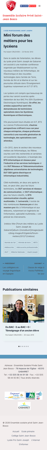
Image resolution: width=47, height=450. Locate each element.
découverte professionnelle (27, 247)
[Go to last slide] (7, 319)
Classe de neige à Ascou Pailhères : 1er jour (36, 269)
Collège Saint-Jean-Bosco (23, 436)
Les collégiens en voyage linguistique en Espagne (11, 269)
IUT (6, 252)
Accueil (16, 431)
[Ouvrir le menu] (39, 6)
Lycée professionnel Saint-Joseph (18, 31)
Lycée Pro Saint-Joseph (18, 440)
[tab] (19, 346)
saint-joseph (32, 252)
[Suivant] (40, 319)
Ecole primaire (28, 431)
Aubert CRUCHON (13, 52)
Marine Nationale (18, 252)
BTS (35, 242)
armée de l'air (10, 242)
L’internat (35, 440)
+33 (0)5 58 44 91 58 (18, 375)
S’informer (23, 444)
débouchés (9, 247)
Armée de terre (24, 242)
